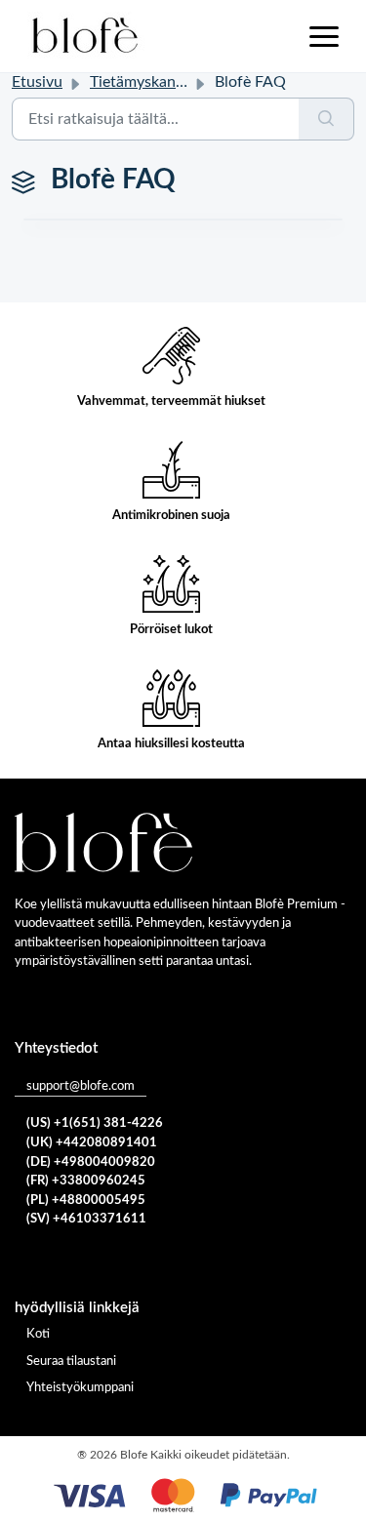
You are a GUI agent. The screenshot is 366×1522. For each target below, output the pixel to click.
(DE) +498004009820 (90, 1162)
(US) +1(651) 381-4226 (94, 1123)
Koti (38, 1334)
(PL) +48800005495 (85, 1200)
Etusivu (37, 82)
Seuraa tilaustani (71, 1361)
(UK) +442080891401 (91, 1143)
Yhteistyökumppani (80, 1388)
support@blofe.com (80, 1086)
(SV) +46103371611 (86, 1219)
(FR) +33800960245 (85, 1181)
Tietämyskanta (139, 82)
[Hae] (326, 119)
